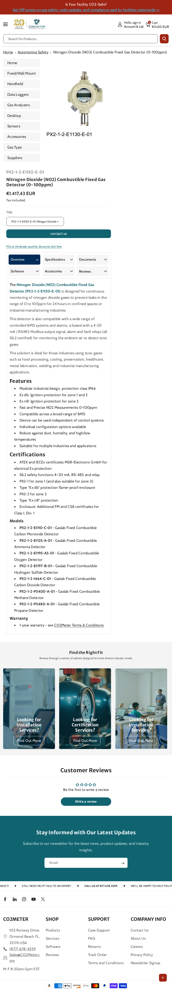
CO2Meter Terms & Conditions (79, 625)
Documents (87, 259)
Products (53, 930)
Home (8, 52)
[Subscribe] (122, 863)
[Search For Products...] (164, 38)
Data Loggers (18, 94)
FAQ (91, 938)
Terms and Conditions (106, 963)
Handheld (15, 84)
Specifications (55, 259)
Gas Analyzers (18, 105)
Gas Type (14, 147)
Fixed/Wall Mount (21, 73)
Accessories (16, 136)
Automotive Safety (33, 52)
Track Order (97, 954)
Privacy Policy (142, 954)
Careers (137, 946)
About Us (138, 938)
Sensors (13, 126)
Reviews (85, 271)
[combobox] (81, 39)
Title (9, 212)
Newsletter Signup (145, 963)
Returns (94, 946)
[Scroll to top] (163, 978)
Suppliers (14, 157)
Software (17, 271)
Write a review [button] (86, 801)
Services (52, 938)
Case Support (99, 930)
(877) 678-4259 (22, 949)
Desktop (14, 115)
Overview (18, 259)
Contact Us (140, 930)
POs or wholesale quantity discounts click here (34, 246)
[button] (7, 24)
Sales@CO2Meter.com (24, 957)
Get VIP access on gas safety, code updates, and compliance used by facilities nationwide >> (86, 10)
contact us (58, 233)
